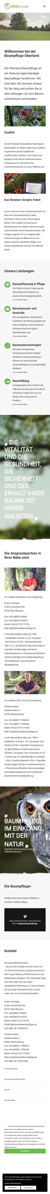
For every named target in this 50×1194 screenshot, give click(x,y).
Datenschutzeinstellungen (28, 923)
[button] (44, 6)
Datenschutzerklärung (26, 1126)
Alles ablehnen (12, 1188)
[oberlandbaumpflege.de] (16, 6)
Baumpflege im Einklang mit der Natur (23, 833)
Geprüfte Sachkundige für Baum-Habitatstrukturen (20, 850)
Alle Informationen (20, 300)
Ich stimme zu (28, 1188)
